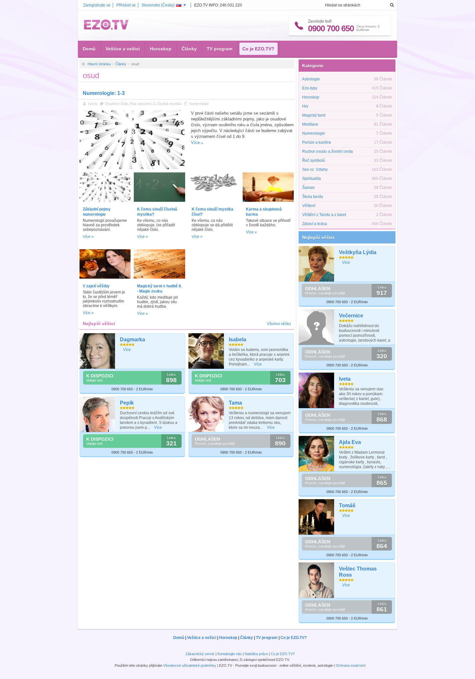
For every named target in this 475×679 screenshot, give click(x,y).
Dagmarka (132, 339)
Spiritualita (311, 178)
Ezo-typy (309, 88)
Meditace (310, 124)
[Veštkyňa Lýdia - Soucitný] (316, 264)
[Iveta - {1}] (316, 390)
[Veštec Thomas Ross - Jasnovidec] (316, 580)
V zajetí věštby (96, 286)
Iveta (345, 379)
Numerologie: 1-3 (104, 93)
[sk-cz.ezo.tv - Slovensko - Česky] (106, 28)
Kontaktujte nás (229, 654)
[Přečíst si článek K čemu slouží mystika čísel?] (213, 200)
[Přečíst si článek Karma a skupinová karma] (268, 200)
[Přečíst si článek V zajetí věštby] (105, 277)
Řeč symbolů (313, 160)
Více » (88, 236)
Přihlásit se (126, 5)
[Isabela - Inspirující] (206, 351)
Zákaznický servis (200, 654)
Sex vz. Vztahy (315, 169)
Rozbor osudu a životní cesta (327, 151)
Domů (89, 48)
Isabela (237, 339)
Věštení (308, 205)
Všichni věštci (279, 324)
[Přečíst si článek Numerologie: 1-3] (132, 168)
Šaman (308, 187)
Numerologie (199, 104)
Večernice (351, 315)
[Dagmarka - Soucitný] (97, 351)
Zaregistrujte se (97, 5)
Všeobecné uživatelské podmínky (189, 665)
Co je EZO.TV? (258, 48)
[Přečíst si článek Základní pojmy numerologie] (105, 200)
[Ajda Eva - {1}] (316, 453)
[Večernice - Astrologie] (316, 327)
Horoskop (161, 48)
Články (189, 48)
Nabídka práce (256, 654)
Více (195, 142)
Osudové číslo (116, 104)
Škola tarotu (312, 196)
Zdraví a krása (314, 223)
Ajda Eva (350, 442)
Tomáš (347, 505)
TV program (219, 48)
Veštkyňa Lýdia (357, 252)
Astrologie (311, 79)
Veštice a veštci (123, 48)
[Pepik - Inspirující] (97, 414)
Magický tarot (313, 115)
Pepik (127, 403)
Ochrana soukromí (350, 665)
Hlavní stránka (99, 64)
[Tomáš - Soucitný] (316, 517)
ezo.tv (93, 104)
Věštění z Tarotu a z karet (324, 214)
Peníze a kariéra (316, 142)
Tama (235, 403)
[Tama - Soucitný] (206, 414)
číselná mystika (169, 104)
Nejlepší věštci (318, 237)
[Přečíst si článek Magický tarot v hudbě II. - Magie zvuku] (159, 277)
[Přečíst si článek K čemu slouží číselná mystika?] (159, 200)
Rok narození (140, 104)
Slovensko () (158, 5)
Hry (305, 106)
